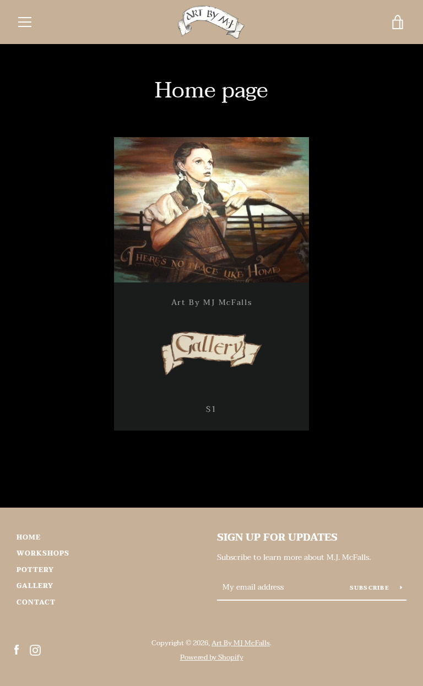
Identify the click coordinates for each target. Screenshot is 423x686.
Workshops (43, 553)
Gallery (35, 585)
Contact (36, 602)
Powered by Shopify (211, 657)
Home (29, 537)
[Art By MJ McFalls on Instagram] (35, 649)
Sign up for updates (277, 538)
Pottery (35, 569)
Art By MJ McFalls (241, 643)
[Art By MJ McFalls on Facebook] (16, 649)
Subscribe (371, 587)
